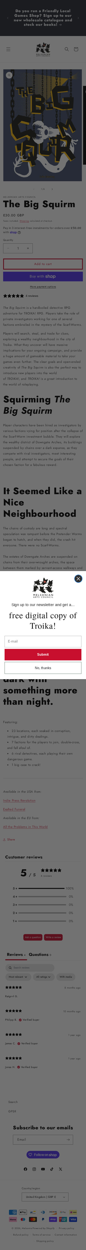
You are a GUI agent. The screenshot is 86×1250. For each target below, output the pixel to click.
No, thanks (43, 668)
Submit (43, 654)
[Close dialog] (78, 579)
